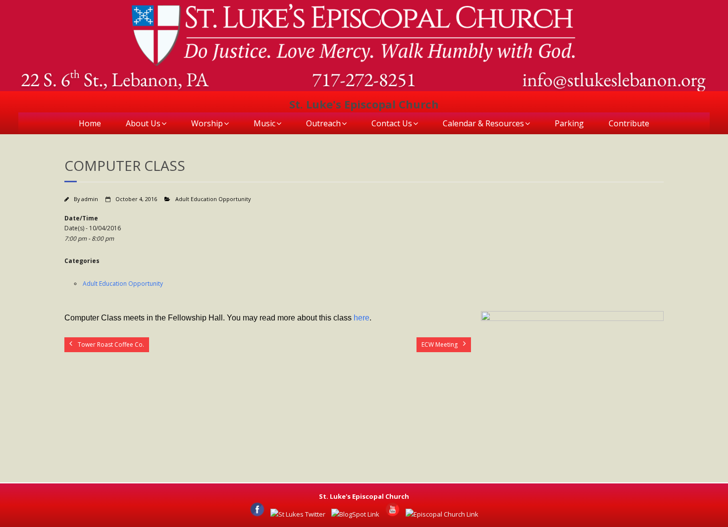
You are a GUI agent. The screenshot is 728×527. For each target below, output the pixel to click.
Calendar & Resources (483, 123)
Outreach (323, 123)
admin (89, 199)
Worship (207, 123)
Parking (569, 123)
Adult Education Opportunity (213, 199)
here (361, 318)
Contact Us (391, 123)
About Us (143, 123)
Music (264, 123)
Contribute (629, 123)
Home (90, 123)
